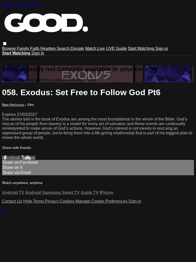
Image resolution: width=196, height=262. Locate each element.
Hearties (48, 48)
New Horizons (13, 105)
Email (30, 157)
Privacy (52, 201)
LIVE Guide (116, 48)
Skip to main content (20, 4)
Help (28, 201)
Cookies (67, 201)
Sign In (37, 53)
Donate (77, 48)
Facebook (11, 157)
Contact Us (12, 201)
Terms (39, 201)
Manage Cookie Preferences (102, 201)
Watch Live (95, 48)
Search (64, 48)
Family (23, 48)
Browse (9, 48)
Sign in (161, 48)
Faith (35, 48)
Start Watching (141, 48)
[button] (4, 43)
